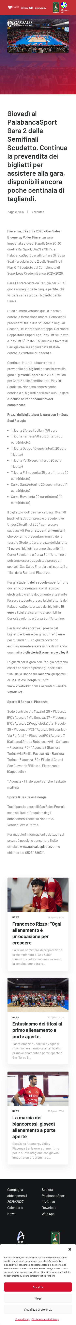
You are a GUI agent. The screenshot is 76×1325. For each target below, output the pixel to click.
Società (47, 1189)
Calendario (15, 1207)
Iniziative (48, 1201)
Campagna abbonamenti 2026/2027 (17, 1195)
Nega (38, 1298)
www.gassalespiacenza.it (39, 846)
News (11, 1214)
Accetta (38, 1287)
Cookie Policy (22, 1319)
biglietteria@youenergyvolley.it (45, 652)
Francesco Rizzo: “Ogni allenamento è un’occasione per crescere (36, 933)
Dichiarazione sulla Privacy (45, 1319)
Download (49, 1207)
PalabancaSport (53, 1195)
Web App (48, 1214)
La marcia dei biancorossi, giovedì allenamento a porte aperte (34, 1126)
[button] (70, 1249)
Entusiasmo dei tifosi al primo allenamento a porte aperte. (37, 1030)
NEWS (15, 917)
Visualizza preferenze (38, 1309)
